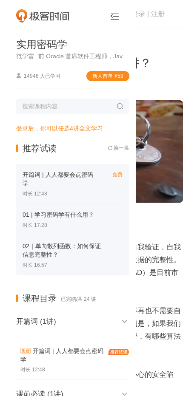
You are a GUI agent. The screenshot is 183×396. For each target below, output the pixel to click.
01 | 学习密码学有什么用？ (58, 214)
